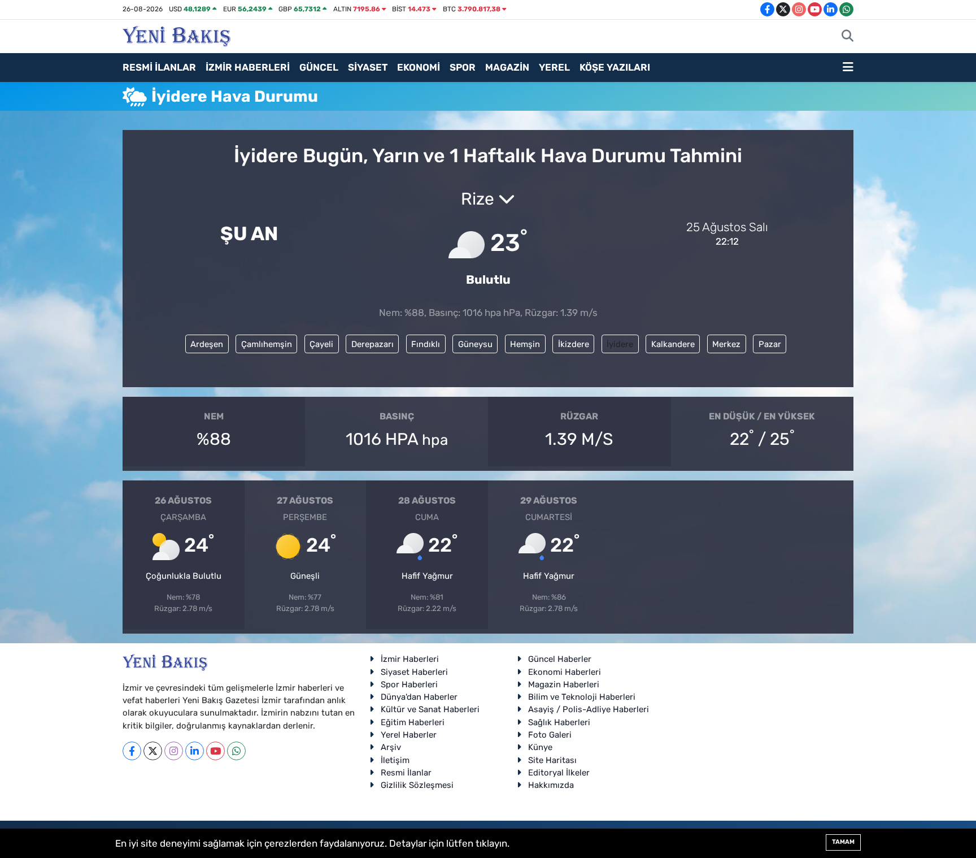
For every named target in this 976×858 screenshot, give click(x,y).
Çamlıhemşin (266, 344)
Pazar (770, 344)
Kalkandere (673, 344)
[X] (152, 751)
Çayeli (321, 344)
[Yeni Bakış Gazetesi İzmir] (176, 35)
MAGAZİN (507, 67)
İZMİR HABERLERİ (248, 67)
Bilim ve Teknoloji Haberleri (581, 697)
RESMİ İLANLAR (159, 67)
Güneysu (475, 344)
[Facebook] (132, 751)
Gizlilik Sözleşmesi (417, 785)
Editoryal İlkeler (559, 773)
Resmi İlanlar (406, 773)
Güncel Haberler (559, 659)
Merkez (726, 344)
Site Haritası (552, 760)
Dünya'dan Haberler (419, 697)
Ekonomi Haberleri (564, 672)
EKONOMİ (418, 67)
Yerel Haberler (409, 735)
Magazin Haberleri (563, 684)
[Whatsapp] (236, 751)
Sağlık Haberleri (559, 722)
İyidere (620, 344)
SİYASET (367, 67)
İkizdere (573, 344)
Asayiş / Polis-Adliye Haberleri (588, 709)
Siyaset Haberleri (414, 672)
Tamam (843, 842)
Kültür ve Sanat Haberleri (430, 709)
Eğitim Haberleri (413, 722)
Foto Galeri (550, 735)
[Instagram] (173, 751)
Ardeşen (206, 344)
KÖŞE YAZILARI (615, 67)
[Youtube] (215, 751)
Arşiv (391, 747)
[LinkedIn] (194, 751)
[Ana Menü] (848, 67)
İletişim (395, 760)
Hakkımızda (551, 785)
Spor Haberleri (409, 684)
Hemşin (525, 344)
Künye (540, 747)
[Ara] (847, 36)
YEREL (554, 67)
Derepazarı (372, 344)
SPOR (463, 67)
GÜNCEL (318, 67)
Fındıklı (425, 344)
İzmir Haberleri (410, 659)
